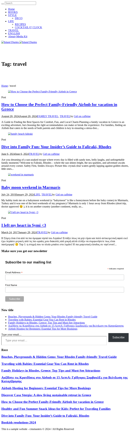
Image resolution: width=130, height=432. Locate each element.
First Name (11, 285)
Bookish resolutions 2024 (18, 422)
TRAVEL (65, 116)
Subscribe (118, 337)
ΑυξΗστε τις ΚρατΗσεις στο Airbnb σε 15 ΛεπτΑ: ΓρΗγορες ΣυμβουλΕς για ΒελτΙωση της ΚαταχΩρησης (66, 325)
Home (4, 85)
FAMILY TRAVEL (47, 116)
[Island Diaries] (19, 42)
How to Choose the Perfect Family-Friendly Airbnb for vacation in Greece (52, 402)
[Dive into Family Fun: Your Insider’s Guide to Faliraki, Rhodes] (20, 133)
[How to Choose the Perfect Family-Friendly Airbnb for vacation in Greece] (42, 91)
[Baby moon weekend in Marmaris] (21, 174)
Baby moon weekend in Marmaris (30, 187)
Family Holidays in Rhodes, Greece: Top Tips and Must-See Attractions (46, 322)
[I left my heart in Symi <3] (23, 212)
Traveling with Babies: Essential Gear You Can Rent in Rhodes (42, 319)
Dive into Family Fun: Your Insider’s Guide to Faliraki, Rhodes (56, 147)
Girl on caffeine (82, 116)
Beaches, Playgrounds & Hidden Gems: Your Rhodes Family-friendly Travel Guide (52, 316)
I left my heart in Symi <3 (23, 225)
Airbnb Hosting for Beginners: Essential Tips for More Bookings (42, 328)
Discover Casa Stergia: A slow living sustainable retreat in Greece (46, 395)
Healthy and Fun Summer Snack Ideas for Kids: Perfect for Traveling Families (56, 409)
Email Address (14, 272)
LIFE (37, 194)
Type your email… (11, 334)
